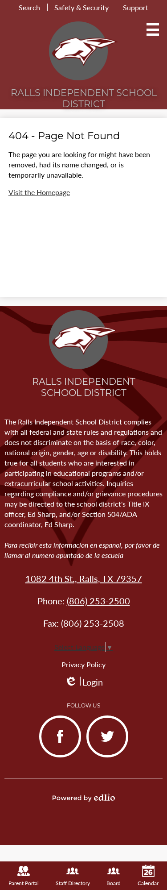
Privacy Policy (83, 664)
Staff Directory (73, 883)
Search (29, 7)
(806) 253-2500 (98, 601)
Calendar (148, 883)
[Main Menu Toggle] (153, 29)
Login (84, 682)
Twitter (100, 756)
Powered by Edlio (84, 797)
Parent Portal (23, 883)
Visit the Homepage (39, 192)
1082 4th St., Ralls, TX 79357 (83, 578)
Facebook (56, 756)
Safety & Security (81, 7)
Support (135, 7)
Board (113, 883)
